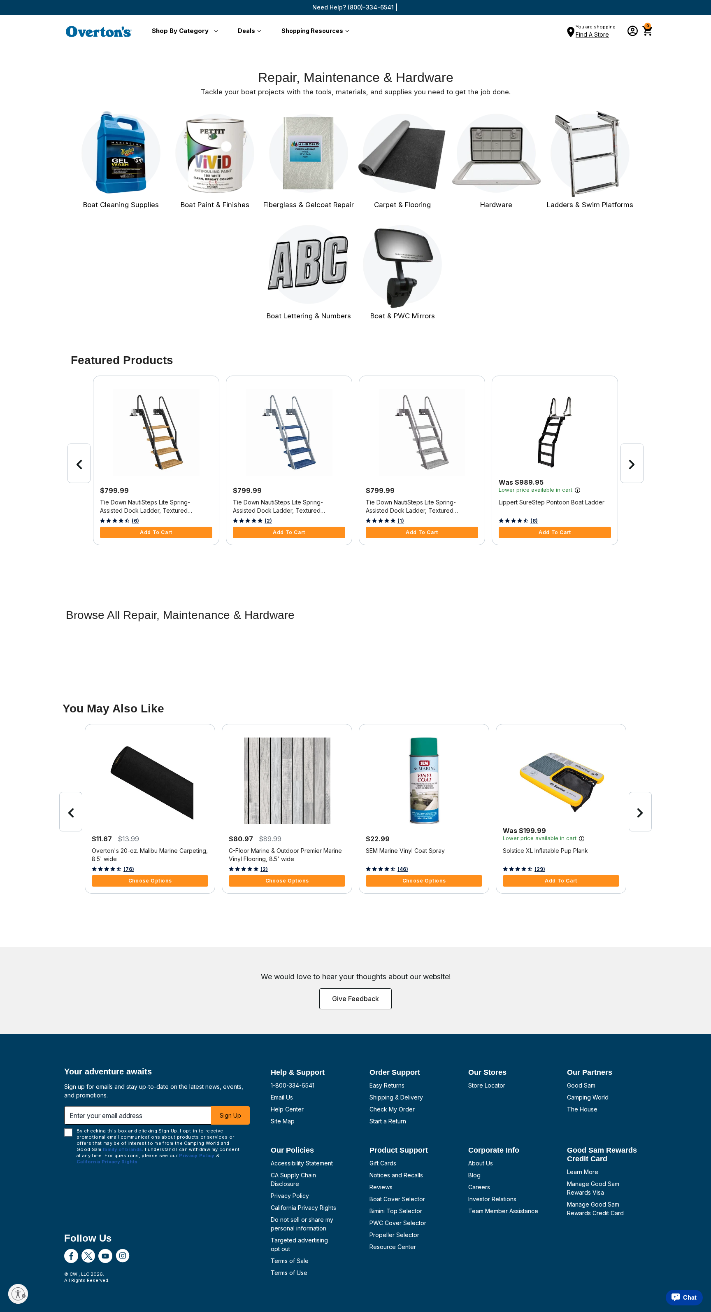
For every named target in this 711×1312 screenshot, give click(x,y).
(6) (135, 521)
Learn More (582, 1171)
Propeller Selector (394, 1234)
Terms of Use (289, 1272)
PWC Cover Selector (397, 1222)
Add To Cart (156, 532)
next (632, 463)
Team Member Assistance (503, 1210)
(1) (400, 521)
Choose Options (150, 881)
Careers (479, 1187)
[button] (183, 31)
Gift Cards (382, 1163)
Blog (474, 1175)
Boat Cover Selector (397, 1198)
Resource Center (392, 1246)
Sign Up (230, 1115)
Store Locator (486, 1085)
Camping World (588, 1097)
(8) (534, 521)
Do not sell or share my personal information (302, 1224)
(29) (539, 869)
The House (582, 1109)
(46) (402, 869)
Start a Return (387, 1121)
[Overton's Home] (99, 31)
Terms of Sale (290, 1260)
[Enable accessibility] (18, 1294)
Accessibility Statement (302, 1163)
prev (79, 463)
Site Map (283, 1121)
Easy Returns (386, 1085)
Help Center (287, 1109)
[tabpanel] (355, 649)
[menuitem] (183, 31)
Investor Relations (492, 1198)
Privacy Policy (290, 1195)
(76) (128, 869)
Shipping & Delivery (396, 1097)
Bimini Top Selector (395, 1210)
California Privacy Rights (303, 1207)
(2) (268, 521)
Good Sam (581, 1085)
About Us (480, 1163)
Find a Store (592, 34)
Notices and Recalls (396, 1175)
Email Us (282, 1097)
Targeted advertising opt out (299, 1244)
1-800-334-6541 (292, 1085)
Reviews (381, 1187)
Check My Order (392, 1109)
